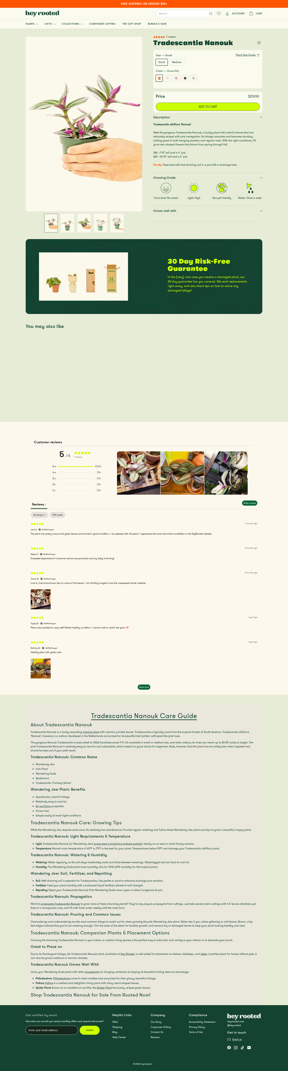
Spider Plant (104, 988)
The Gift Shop (131, 24)
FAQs (115, 1022)
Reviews (155, 1037)
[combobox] (185, 13)
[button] (76, 467)
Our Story (156, 1022)
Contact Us (157, 1032)
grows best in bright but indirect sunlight (118, 844)
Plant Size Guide (246, 55)
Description (161, 117)
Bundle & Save (157, 24)
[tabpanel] (144, 602)
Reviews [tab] (39, 504)
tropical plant (91, 732)
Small (161, 62)
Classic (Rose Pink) (176, 78)
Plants (30, 24)
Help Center (119, 1037)
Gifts (48, 24)
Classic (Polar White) (167, 78)
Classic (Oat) (193, 78)
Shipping (117, 1027)
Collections (71, 24)
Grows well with (164, 210)
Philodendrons (61, 978)
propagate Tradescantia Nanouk (60, 904)
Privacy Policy (197, 1027)
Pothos (49, 983)
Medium (177, 62)
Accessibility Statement (202, 1022)
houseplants (92, 972)
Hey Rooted (127, 954)
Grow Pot (159, 78)
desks (203, 954)
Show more (144, 687)
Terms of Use (196, 1032)
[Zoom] (84, 124)
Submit (89, 1030)
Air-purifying (43, 806)
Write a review (249, 503)
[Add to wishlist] (259, 43)
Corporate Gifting (102, 24)
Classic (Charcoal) (185, 78)
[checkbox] (57, 515)
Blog (114, 1032)
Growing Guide (164, 177)
